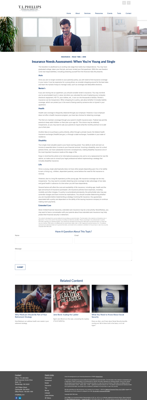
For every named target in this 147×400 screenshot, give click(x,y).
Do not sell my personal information (101, 391)
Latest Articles (49, 395)
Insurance (48, 385)
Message (18, 248)
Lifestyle (47, 393)
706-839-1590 (28, 391)
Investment (48, 380)
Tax (46, 388)
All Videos (48, 398)
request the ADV (86, 399)
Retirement (48, 378)
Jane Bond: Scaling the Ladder (65, 315)
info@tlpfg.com (19, 395)
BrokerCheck (99, 376)
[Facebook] (128, 3)
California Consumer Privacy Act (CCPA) (115, 389)
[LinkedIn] (124, 3)
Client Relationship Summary (73, 399)
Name (17, 235)
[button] (69, 13)
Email (76, 235)
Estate (47, 383)
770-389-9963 (24, 378)
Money (47, 390)
